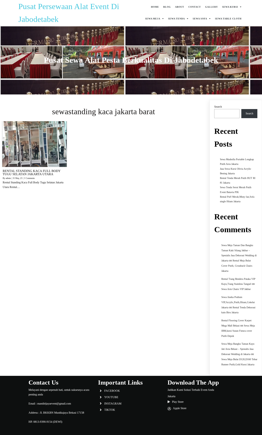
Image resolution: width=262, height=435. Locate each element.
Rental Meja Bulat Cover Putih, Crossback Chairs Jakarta (236, 265)
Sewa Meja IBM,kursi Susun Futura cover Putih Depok (238, 330)
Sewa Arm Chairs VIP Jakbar (236, 289)
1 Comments (29, 178)
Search (218, 106)
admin (8, 178)
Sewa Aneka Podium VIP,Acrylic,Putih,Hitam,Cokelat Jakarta (238, 302)
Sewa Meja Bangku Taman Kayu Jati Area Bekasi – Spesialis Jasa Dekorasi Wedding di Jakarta (237, 349)
